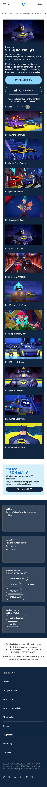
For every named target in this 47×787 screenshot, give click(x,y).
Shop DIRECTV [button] (25, 80)
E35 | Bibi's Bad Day (14, 191)
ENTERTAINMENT (17, 578)
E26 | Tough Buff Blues (15, 447)
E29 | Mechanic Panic (14, 362)
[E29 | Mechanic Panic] (23, 348)
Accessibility (7, 743)
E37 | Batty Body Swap (15, 134)
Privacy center (8, 699)
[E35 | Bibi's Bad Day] (23, 178)
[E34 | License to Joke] (23, 206)
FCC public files (8, 735)
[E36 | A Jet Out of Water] (23, 149)
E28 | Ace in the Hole (14, 390)
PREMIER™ (14, 591)
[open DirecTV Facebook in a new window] (9, 777)
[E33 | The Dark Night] (23, 235)
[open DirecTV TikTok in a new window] (32, 777)
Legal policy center (10, 690)
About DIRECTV (9, 673)
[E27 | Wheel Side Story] (23, 405)
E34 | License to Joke (14, 220)
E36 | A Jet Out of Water (15, 163)
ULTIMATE (30, 584)
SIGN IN (40, 4)
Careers (6, 681)
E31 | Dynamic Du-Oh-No (16, 305)
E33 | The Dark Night (14, 248)
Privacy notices (8, 717)
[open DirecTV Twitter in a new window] (15, 777)
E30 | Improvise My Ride (15, 333)
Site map (6, 726)
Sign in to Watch (25, 90)
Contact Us (7, 752)
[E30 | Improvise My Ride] (23, 320)
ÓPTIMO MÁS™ (16, 597)
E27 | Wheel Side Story (15, 418)
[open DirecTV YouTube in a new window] (27, 777)
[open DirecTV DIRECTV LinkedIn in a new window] (4, 777)
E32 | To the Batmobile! (15, 276)
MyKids (13, 624)
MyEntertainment (17, 618)
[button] (4, 4)
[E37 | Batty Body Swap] (23, 121)
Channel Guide (7, 13)
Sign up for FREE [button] (24, 489)
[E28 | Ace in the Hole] (23, 377)
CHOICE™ (13, 584)
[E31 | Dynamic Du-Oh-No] (23, 291)
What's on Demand (24, 13)
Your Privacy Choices (14, 708)
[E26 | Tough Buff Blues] (23, 433)
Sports (38, 13)
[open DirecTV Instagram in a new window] (21, 777)
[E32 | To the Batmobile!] (23, 263)
